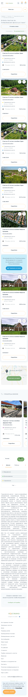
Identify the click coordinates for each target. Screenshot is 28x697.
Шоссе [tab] (8, 465)
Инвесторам (4, 642)
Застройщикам (5, 639)
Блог (2, 658)
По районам (4, 647)
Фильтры (11, 9)
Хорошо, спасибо (9, 691)
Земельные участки (6, 625)
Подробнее (14, 74)
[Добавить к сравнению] (20, 38)
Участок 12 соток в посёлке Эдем (13, 185)
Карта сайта (4, 672)
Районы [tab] (17, 465)
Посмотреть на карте (14, 378)
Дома (2, 628)
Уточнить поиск (14, 26)
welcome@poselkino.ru (14, 676)
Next (25, 465)
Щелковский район (8, 55)
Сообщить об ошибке (14, 602)
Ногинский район (7, 233)
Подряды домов (5, 630)
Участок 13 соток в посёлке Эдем (13, 141)
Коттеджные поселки (7, 622)
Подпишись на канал (15, 268)
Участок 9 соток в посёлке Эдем (13, 53)
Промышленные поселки (8, 633)
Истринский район (7, 424)
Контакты (4, 664)
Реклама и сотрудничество (8, 661)
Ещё (13, 485)
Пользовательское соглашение (10, 669)
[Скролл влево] (3, 43)
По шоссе (4, 644)
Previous (2, 465)
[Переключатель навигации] (2, 3)
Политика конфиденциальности (10, 667)
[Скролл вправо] (24, 43)
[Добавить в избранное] (24, 38)
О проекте (4, 650)
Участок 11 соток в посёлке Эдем (13, 97)
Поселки (7, 458)
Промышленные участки (8, 636)
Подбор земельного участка (9, 653)
